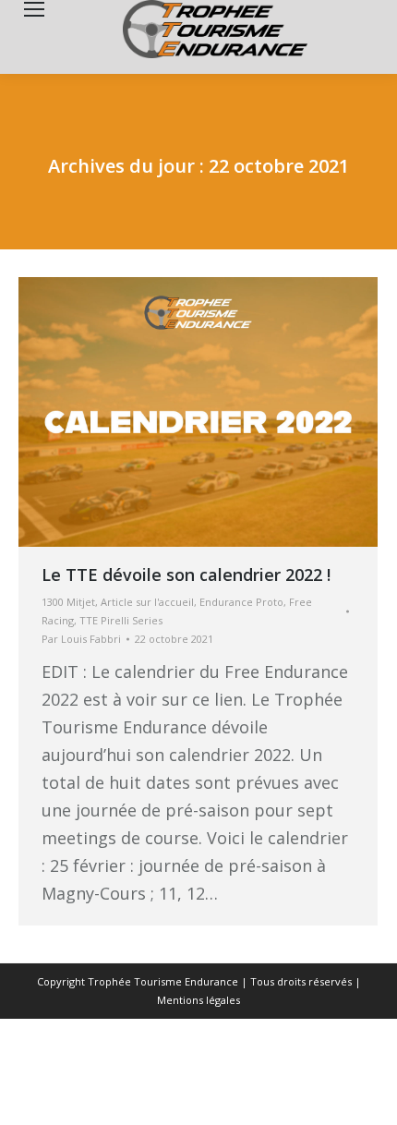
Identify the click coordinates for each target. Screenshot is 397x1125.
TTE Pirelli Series (120, 620)
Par (81, 639)
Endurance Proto (241, 602)
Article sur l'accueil (147, 602)
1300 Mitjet (68, 602)
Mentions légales (198, 1000)
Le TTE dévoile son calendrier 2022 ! (186, 574)
